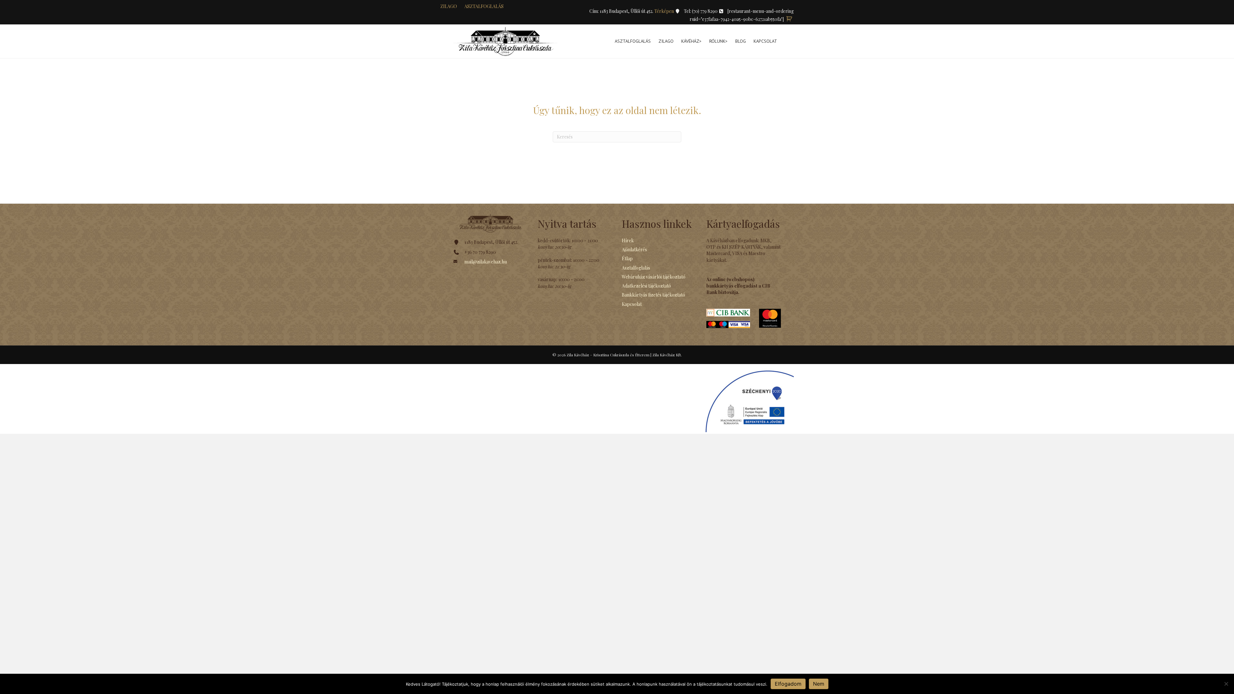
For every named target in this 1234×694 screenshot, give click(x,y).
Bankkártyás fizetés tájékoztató (653, 295)
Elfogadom (788, 684)
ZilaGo (666, 41)
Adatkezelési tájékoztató (646, 286)
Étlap (627, 258)
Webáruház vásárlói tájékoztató (653, 277)
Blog (740, 41)
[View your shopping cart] (789, 19)
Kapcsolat (765, 41)
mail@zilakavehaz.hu (485, 262)
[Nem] (1226, 684)
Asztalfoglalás (484, 6)
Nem (818, 684)
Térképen (664, 11)
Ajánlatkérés (634, 249)
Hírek (628, 240)
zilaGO (448, 6)
